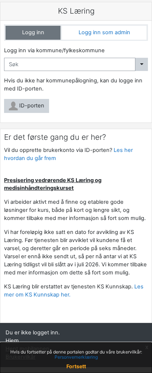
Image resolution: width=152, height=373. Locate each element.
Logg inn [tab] (33, 32)
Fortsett (76, 366)
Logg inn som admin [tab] (104, 32)
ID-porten (31, 105)
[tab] (33, 32)
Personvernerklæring (76, 357)
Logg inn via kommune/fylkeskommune (54, 50)
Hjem (12, 340)
